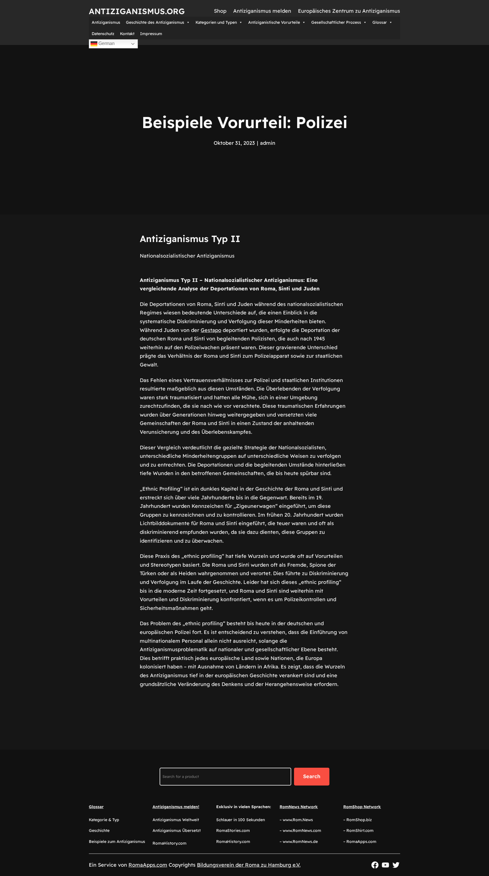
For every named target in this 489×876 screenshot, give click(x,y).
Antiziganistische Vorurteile (274, 22)
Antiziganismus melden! (176, 806)
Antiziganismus (106, 22)
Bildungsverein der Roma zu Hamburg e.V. (249, 865)
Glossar (379, 22)
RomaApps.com (147, 865)
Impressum (151, 33)
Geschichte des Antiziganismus (155, 22)
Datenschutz (103, 33)
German (106, 43)
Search (311, 776)
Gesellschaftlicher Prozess (336, 22)
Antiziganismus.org (137, 11)
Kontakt (127, 33)
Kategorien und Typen (216, 22)
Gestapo (211, 330)
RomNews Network (299, 806)
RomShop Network (362, 806)
